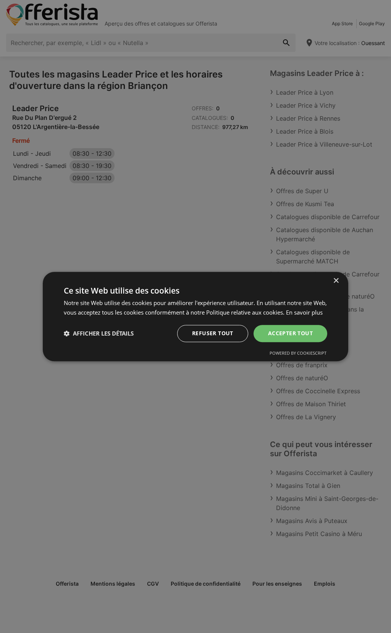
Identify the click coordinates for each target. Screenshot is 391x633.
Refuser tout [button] (212, 333)
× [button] (336, 281)
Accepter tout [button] (290, 333)
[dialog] (195, 316)
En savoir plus (304, 312)
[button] (99, 333)
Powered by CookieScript (298, 353)
